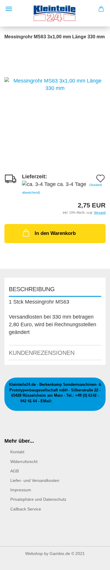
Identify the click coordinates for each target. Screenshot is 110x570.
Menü (9, 9)
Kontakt (17, 451)
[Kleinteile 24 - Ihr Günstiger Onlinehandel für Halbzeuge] (55, 13)
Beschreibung (32, 289)
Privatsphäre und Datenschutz (38, 499)
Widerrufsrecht (24, 461)
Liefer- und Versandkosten (34, 480)
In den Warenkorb (55, 233)
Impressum (20, 489)
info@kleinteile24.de (71, 401)
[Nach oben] (94, 561)
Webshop (34, 553)
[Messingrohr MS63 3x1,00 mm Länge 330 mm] (55, 84)
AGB (14, 471)
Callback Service (25, 509)
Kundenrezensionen (42, 353)
